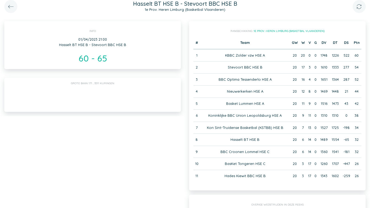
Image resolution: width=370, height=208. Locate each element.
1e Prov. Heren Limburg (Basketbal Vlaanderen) (289, 31)
